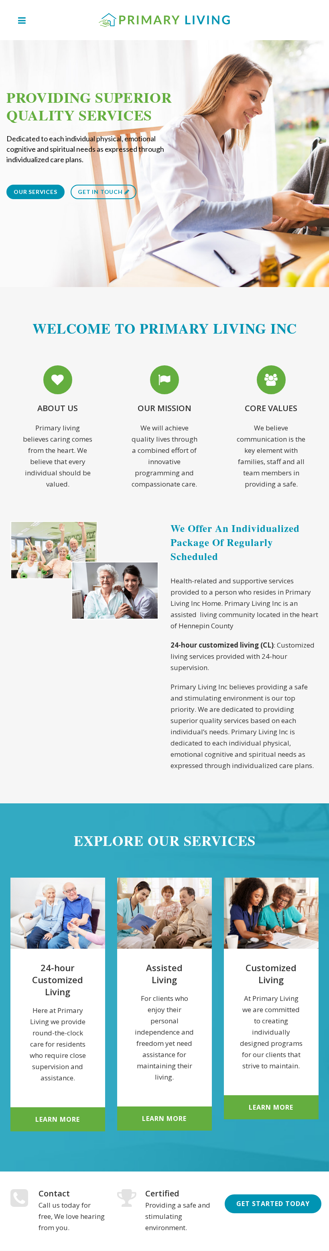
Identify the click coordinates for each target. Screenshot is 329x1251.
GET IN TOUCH (101, 191)
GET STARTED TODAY (273, 1203)
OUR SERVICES (35, 191)
